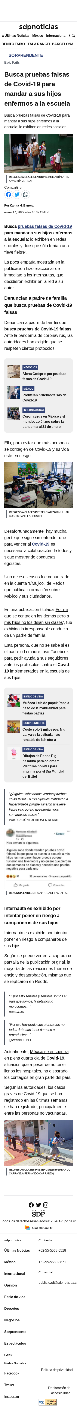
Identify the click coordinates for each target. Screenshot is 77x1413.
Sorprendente (15, 1332)
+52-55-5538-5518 (52, 1250)
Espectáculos (15, 1343)
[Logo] (38, 27)
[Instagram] (45, 1205)
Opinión (10, 1285)
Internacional (56, 35)
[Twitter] (17, 194)
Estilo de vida (14, 1297)
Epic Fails (12, 62)
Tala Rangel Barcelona (50, 44)
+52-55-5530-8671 (52, 1262)
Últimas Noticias (16, 35)
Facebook (11, 1373)
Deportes (11, 1308)
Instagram (11, 1396)
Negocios (11, 1320)
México (37, 35)
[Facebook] (8, 194)
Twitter (9, 1385)
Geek (8, 1355)
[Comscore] (38, 1227)
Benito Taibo (13, 44)
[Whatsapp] (25, 194)
